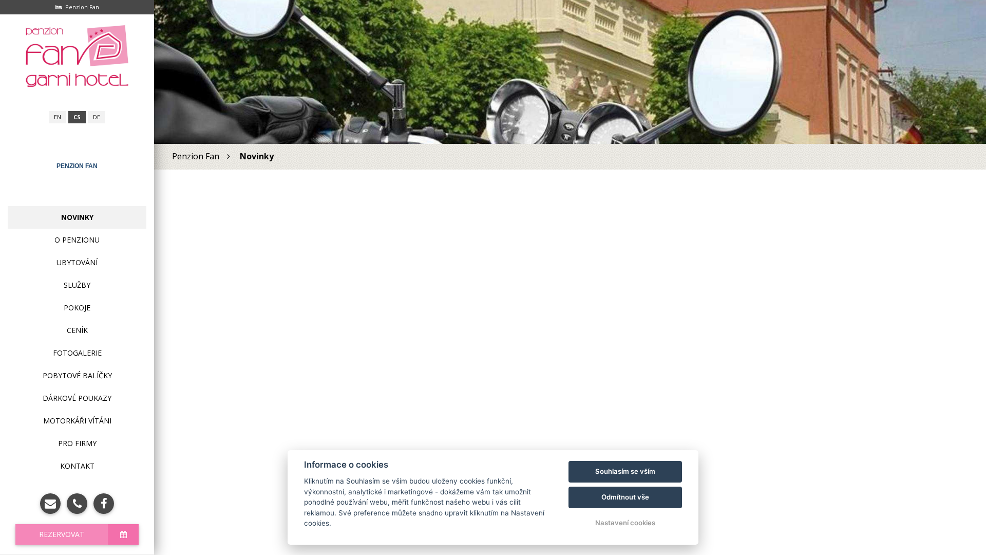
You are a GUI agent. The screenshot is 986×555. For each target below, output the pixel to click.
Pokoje (77, 307)
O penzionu (77, 240)
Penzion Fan (77, 166)
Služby (77, 285)
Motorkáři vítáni (77, 420)
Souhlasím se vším (625, 471)
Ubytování (77, 262)
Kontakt (77, 466)
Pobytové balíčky (77, 375)
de (96, 117)
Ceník (77, 330)
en (57, 117)
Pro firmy (77, 443)
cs (77, 117)
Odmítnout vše (625, 497)
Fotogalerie (77, 353)
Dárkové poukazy (77, 398)
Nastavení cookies (625, 523)
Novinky (77, 217)
